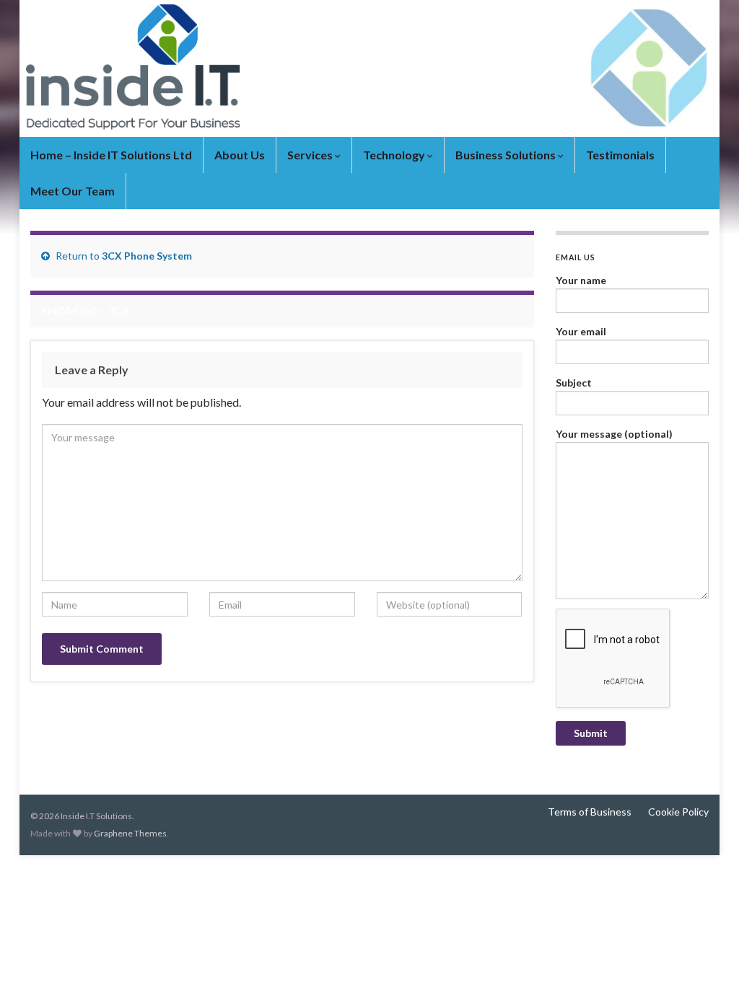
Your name (581, 280)
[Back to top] (706, 953)
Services (311, 155)
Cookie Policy (678, 811)
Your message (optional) (614, 434)
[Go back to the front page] (369, 68)
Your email (581, 331)
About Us (239, 155)
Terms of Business (589, 811)
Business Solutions (506, 155)
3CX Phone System (147, 255)
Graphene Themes (130, 833)
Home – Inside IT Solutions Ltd (111, 155)
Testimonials (620, 155)
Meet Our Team (72, 191)
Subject (574, 382)
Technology (395, 155)
